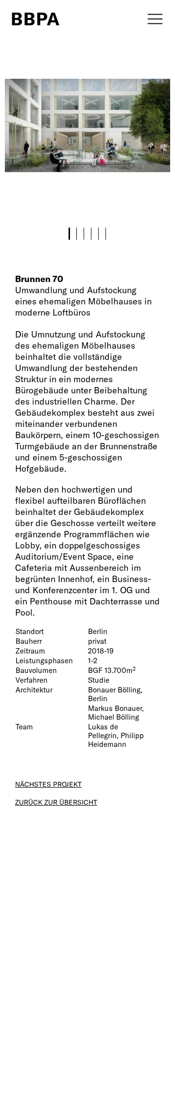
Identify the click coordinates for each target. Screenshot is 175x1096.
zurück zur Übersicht (56, 802)
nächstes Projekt (48, 784)
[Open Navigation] (151, 19)
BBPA (35, 19)
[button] (69, 234)
